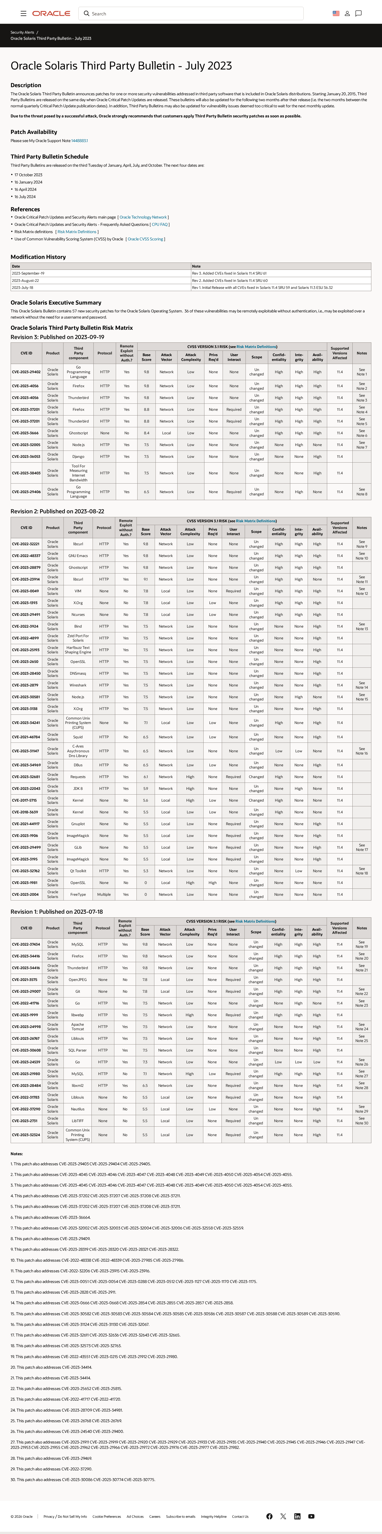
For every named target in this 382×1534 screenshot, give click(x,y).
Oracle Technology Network (143, 217)
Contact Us (240, 1516)
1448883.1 (79, 140)
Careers (155, 1516)
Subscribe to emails (180, 1516)
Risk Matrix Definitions (77, 231)
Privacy (49, 1516)
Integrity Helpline (214, 1516)
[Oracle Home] (51, 13)
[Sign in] (347, 13)
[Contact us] (358, 13)
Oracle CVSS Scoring (145, 238)
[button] (23, 13)
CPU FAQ (160, 224)
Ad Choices (135, 1516)
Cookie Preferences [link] (107, 1516)
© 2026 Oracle (21, 1516)
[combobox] (191, 13)
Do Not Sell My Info (72, 1516)
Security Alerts (22, 32)
